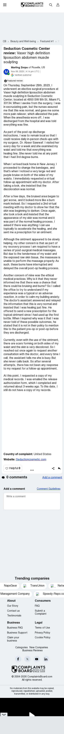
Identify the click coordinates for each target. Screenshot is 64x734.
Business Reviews (32, 650)
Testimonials (14, 616)
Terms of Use (42, 628)
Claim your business (13, 639)
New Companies (39, 647)
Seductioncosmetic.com (31, 459)
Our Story (12, 606)
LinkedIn (46, 659)
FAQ (37, 606)
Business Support (17, 633)
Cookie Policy (42, 638)
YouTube (37, 659)
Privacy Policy (42, 633)
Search (50, 4)
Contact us (13, 611)
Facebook (18, 659)
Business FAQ (15, 628)
